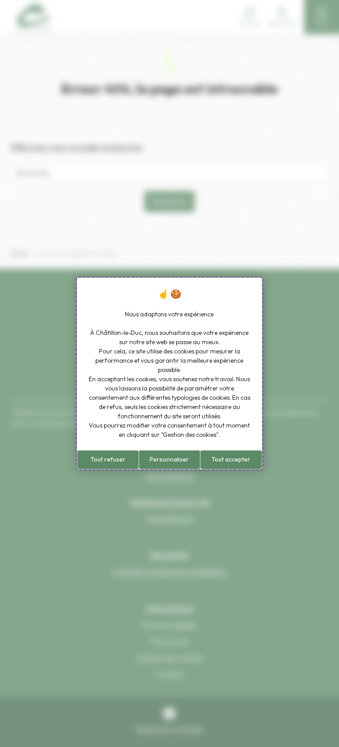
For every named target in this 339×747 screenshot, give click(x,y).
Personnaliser (169, 459)
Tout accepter (230, 459)
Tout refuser (107, 459)
